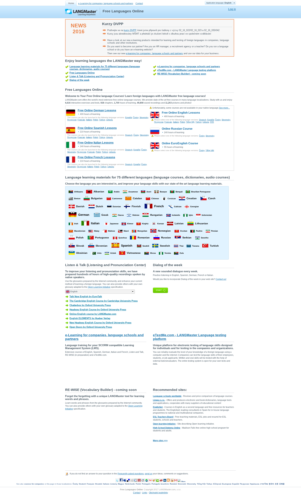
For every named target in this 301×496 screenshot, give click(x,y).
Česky (135, 117)
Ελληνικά (217, 484)
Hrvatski (98, 484)
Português (146, 484)
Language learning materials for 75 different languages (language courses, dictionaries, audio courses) (105, 67)
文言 (212, 122)
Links (144, 492)
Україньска (254, 484)
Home (71, 3)
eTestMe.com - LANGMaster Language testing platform (186, 70)
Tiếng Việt (190, 122)
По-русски (71, 120)
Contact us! (221, 279)
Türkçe (102, 120)
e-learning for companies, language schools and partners (154, 53)
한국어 (271, 484)
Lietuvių (109, 120)
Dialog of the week (79, 80)
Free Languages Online (82, 72)
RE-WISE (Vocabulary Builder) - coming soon (181, 74)
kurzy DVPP (130, 30)
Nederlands (130, 484)
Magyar (121, 484)
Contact (139, 3)
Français (81, 120)
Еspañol (128, 117)
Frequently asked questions (131, 473)
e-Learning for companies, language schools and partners (105, 3)
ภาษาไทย (264, 484)
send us (148, 473)
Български (226, 484)
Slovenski (182, 484)
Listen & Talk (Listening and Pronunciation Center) (97, 76)
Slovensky (144, 117)
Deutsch (202, 120)
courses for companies (34, 484)
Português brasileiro (160, 484)
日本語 (281, 484)
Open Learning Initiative (99, 287)
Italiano (89, 120)
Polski (95, 120)
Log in (232, 9)
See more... (224, 108)
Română (173, 484)
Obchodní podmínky (158, 492)
